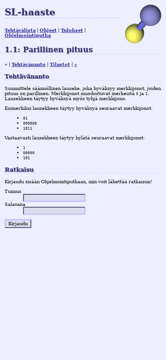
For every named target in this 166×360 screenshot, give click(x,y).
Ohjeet (48, 30)
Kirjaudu (18, 223)
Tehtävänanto (29, 64)
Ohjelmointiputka (28, 35)
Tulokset (72, 30)
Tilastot (60, 64)
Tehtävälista (20, 30)
